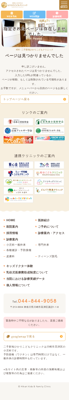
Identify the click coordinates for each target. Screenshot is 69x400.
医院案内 (12, 226)
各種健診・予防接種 (18, 250)
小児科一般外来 (16, 244)
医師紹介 (44, 220)
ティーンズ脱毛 (48, 256)
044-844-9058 (34, 300)
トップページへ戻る (16, 99)
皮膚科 (10, 256)
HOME (10, 220)
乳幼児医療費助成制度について (27, 272)
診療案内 (12, 239)
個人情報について (18, 285)
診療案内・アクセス (51, 232)
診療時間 (57, 16)
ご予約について (48, 226)
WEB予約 (12, 16)
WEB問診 (35, 16)
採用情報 (12, 232)
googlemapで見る (23, 336)
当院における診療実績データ (25, 278)
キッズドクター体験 (19, 265)
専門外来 (43, 244)
